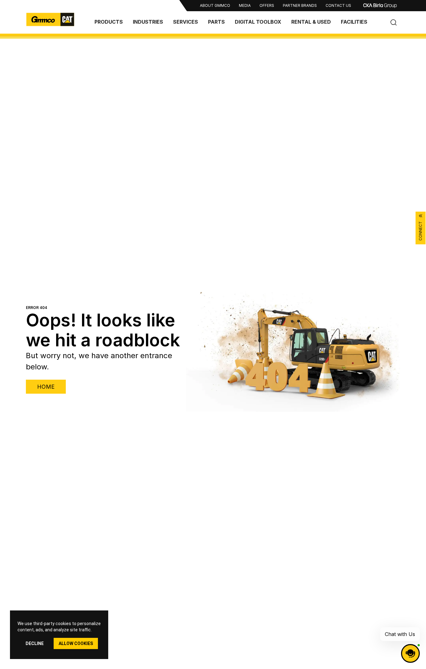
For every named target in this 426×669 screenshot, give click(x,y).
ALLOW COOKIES (76, 643)
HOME (46, 386)
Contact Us (338, 5)
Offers (266, 5)
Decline (35, 643)
